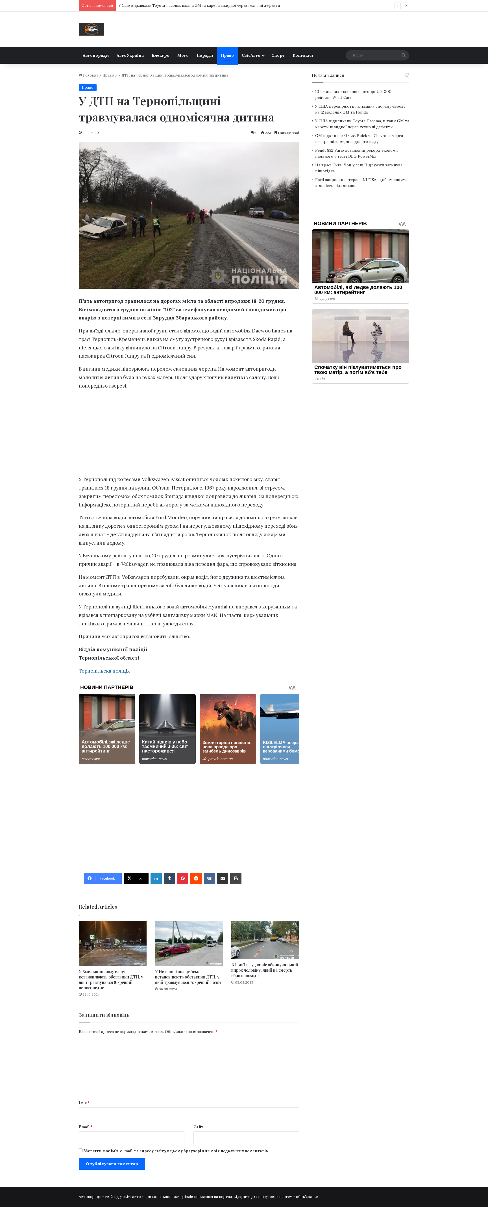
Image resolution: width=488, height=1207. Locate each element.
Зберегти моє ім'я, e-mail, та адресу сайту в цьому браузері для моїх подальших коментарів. (176, 1151)
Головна (90, 75)
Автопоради (96, 55)
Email (86, 1127)
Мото (183, 55)
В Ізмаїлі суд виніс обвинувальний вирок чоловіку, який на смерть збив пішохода (264, 970)
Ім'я (84, 1103)
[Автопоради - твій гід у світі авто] (91, 29)
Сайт (198, 1127)
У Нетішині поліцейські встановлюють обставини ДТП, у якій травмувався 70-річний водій (188, 977)
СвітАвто (251, 55)
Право (227, 55)
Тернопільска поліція (104, 671)
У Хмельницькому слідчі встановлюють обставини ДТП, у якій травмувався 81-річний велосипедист (111, 979)
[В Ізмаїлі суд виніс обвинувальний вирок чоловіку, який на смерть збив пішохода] (265, 940)
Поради (205, 55)
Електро (160, 55)
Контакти (303, 55)
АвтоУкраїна (130, 55)
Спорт (278, 55)
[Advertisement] (189, 434)
